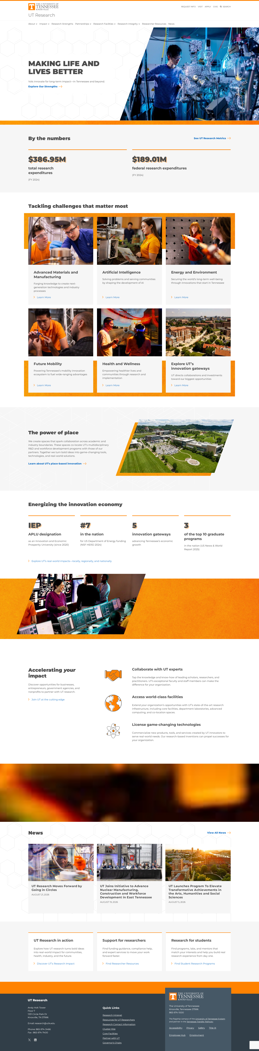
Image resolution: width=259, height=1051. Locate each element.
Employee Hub (177, 1035)
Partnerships (82, 24)
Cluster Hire (109, 1029)
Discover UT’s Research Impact (55, 963)
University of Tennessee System (210, 1019)
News (171, 24)
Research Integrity (128, 24)
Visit (200, 6)
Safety (201, 1028)
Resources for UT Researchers (119, 1020)
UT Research (41, 15)
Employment (197, 1035)
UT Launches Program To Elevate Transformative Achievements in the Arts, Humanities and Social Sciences (195, 891)
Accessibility (175, 1028)
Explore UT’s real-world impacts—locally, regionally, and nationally (72, 561)
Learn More (44, 297)
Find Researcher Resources (122, 963)
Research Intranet (112, 1015)
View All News (216, 832)
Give (215, 6)
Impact (43, 24)
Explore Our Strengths (42, 86)
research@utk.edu (45, 1023)
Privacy (190, 1028)
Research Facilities (103, 24)
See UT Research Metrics (210, 138)
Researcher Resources (154, 24)
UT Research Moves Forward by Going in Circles (57, 888)
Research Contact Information (119, 1024)
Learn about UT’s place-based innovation (55, 463)
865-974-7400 (40, 1032)
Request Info (188, 6)
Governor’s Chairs (112, 1043)
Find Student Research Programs (195, 963)
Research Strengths (62, 24)
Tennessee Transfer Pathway (200, 1021)
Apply (208, 6)
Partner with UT (111, 1038)
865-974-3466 (43, 1029)
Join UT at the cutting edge (48, 699)
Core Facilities (110, 1033)
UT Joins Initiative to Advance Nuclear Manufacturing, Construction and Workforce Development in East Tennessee (126, 891)
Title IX (212, 1028)
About (31, 24)
